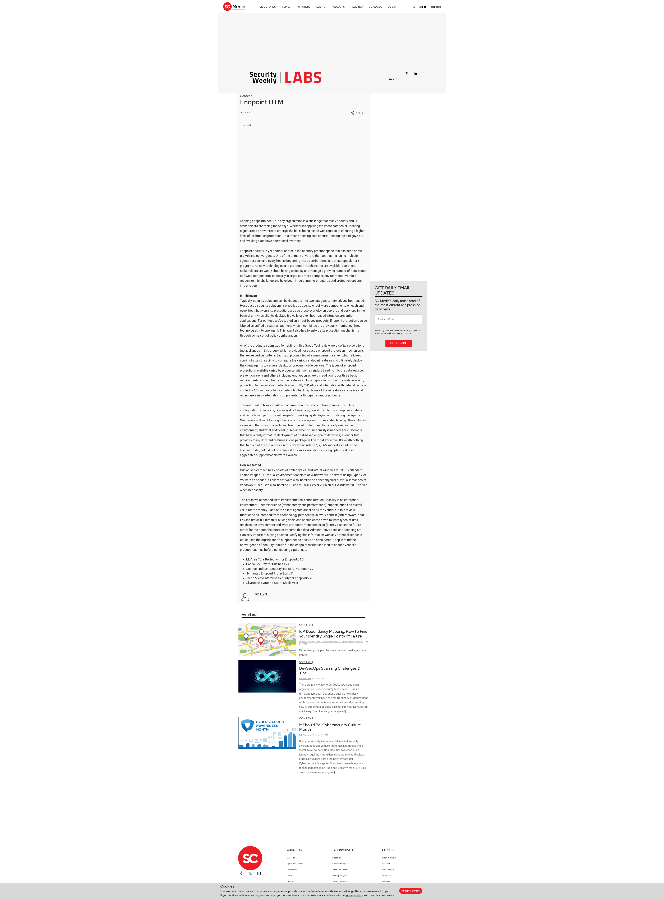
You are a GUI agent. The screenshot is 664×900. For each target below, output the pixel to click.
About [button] (392, 6)
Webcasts (386, 875)
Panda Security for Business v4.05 (269, 564)
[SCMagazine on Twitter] (250, 873)
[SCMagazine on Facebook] (241, 873)
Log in (422, 7)
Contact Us (292, 870)
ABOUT (393, 79)
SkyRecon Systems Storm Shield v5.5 (272, 583)
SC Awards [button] (375, 6)
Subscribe (398, 343)
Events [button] (321, 6)
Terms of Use (389, 333)
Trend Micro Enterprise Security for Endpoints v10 (280, 578)
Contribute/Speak (341, 863)
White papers (388, 870)
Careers (290, 875)
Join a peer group (340, 875)
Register (436, 7)
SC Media (291, 858)
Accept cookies (411, 890)
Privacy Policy (405, 333)
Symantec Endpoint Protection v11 (270, 573)
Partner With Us (340, 881)
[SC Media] (234, 6)
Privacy (290, 881)
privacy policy (354, 895)
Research (386, 863)
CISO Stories (268, 6)
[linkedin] (416, 73)
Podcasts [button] (338, 6)
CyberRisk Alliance (295, 863)
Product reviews (389, 858)
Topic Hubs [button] (303, 6)
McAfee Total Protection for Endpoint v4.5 (274, 559)
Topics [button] (286, 6)
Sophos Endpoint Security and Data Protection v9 (279, 569)
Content (246, 96)
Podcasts (386, 881)
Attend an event (340, 870)
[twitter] (407, 73)
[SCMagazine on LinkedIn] (259, 873)
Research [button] (357, 6)
